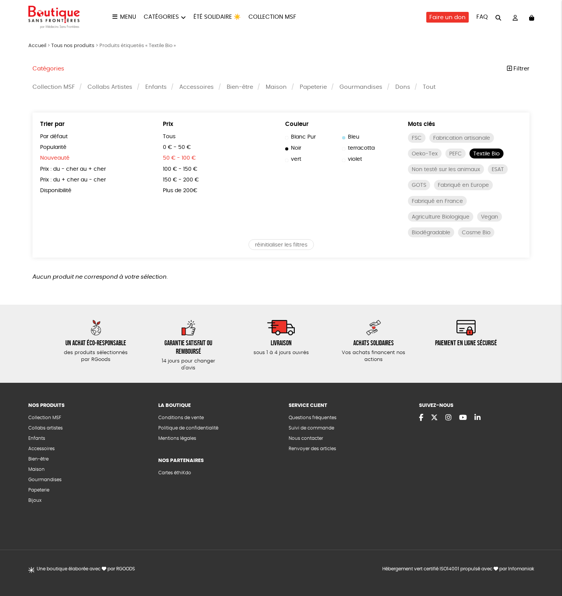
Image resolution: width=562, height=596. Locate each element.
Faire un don (447, 17)
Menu (128, 17)
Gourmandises (360, 87)
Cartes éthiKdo (174, 472)
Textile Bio (486, 154)
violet (355, 159)
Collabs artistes (45, 428)
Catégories (161, 17)
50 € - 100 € (179, 158)
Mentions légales (177, 438)
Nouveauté (55, 158)
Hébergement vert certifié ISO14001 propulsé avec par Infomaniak (458, 569)
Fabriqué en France (437, 201)
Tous (169, 136)
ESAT (498, 169)
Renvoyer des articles (312, 448)
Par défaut (54, 136)
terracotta (361, 148)
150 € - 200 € (181, 180)
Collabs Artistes (110, 87)
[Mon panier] (531, 17)
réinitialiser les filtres (281, 245)
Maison (276, 87)
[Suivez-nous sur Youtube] (463, 418)
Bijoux (35, 500)
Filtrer (521, 69)
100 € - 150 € (180, 169)
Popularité (53, 147)
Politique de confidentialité (188, 428)
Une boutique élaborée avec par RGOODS (86, 569)
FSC (417, 138)
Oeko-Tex (425, 154)
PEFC (455, 154)
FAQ (482, 17)
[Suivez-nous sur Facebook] (421, 418)
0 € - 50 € (177, 147)
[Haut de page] (546, 565)
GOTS (419, 185)
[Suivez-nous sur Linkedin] (477, 418)
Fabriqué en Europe (463, 185)
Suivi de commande (311, 428)
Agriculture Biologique (440, 217)
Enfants (156, 87)
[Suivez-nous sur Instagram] (448, 418)
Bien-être (240, 87)
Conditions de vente (181, 417)
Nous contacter (306, 438)
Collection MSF (272, 17)
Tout (429, 87)
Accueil (37, 45)
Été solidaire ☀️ (217, 17)
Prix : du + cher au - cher (73, 180)
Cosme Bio (476, 232)
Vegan (489, 217)
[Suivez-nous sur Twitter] (434, 418)
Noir (296, 148)
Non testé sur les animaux (446, 169)
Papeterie (313, 87)
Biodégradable (431, 232)
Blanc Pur (303, 137)
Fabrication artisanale (461, 138)
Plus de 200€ (180, 190)
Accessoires (196, 87)
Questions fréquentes (312, 417)
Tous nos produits (72, 45)
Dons (402, 87)
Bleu (353, 137)
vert (296, 159)
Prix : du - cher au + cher (73, 169)
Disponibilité (55, 190)
